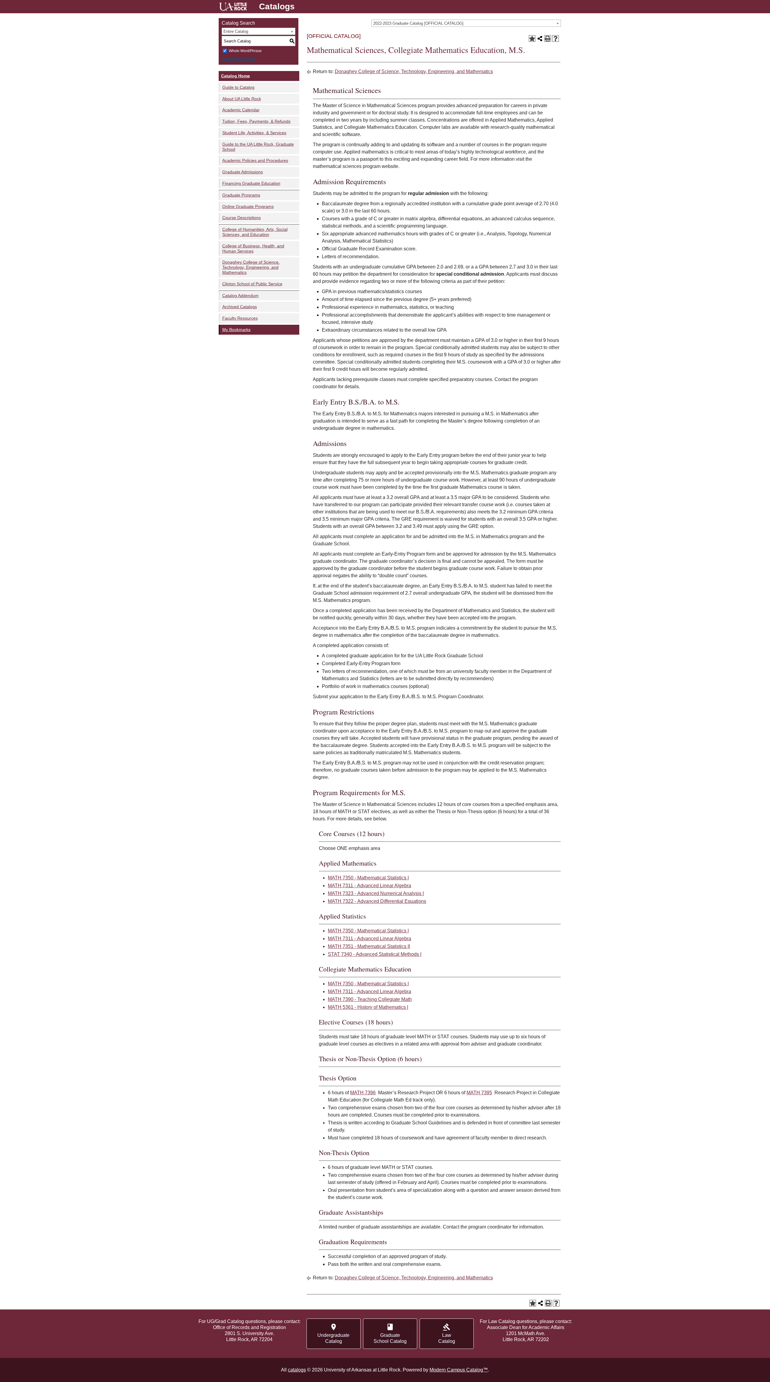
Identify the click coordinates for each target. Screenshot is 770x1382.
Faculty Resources (240, 318)
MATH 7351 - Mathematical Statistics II (369, 946)
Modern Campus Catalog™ (459, 1369)
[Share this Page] (540, 38)
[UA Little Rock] (233, 8)
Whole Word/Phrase (245, 51)
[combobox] (466, 23)
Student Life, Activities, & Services (254, 132)
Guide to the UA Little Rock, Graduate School (258, 147)
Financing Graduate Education (251, 183)
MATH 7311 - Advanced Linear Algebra (369, 885)
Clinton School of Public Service (252, 283)
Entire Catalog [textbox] (235, 31)
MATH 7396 (363, 1092)
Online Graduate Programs (248, 206)
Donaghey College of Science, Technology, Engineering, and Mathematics (251, 267)
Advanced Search (238, 58)
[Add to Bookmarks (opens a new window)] (532, 38)
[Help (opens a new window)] (555, 38)
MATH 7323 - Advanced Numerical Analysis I (376, 893)
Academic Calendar (241, 109)
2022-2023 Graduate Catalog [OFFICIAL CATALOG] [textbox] (418, 23)
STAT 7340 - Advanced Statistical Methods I (374, 954)
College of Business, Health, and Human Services (253, 248)
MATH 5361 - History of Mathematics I (368, 1007)
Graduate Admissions (242, 171)
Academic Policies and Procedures (255, 160)
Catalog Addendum (240, 295)
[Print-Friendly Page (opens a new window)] (547, 38)
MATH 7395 (479, 1092)
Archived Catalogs (239, 306)
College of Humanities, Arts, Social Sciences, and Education (255, 232)
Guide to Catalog (238, 87)
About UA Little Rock (241, 98)
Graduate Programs (241, 195)
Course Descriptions (241, 217)
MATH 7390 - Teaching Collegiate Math (370, 999)
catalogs (297, 1369)
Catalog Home (235, 75)
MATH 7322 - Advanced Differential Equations (377, 901)
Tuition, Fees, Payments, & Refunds (256, 121)
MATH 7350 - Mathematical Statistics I (368, 877)
